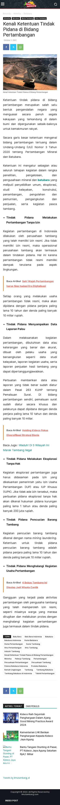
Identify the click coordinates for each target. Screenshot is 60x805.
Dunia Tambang (33, 644)
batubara (44, 180)
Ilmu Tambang (40, 18)
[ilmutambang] (30, 4)
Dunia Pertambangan (13, 644)
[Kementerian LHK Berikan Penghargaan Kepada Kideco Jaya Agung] (10, 736)
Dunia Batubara (31, 640)
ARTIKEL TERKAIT (13, 706)
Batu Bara (17, 636)
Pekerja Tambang (22, 658)
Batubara (28, 13)
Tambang (28, 670)
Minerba (17, 13)
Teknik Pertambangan (44, 673)
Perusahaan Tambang (41, 662)
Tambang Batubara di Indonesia (18, 673)
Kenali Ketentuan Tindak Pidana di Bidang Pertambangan (28, 655)
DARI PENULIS (32, 706)
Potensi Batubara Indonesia (16, 666)
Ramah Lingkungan (12, 670)
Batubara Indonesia (12, 640)
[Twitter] (13, 47)
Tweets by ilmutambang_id (16, 777)
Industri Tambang (12, 651)
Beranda (7, 13)
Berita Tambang (27, 18)
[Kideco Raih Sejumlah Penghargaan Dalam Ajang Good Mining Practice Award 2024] (10, 718)
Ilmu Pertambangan (13, 647)
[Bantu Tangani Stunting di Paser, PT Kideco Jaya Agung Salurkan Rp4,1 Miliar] (10, 758)
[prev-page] (5, 762)
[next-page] (10, 762)
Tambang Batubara (44, 670)
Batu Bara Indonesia (33, 636)
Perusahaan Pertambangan (16, 662)
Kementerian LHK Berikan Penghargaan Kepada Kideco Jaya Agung (36, 736)
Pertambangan (40, 658)
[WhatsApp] (20, 47)
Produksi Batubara (39, 666)
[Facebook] (6, 47)
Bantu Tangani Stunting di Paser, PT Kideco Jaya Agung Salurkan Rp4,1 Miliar (38, 751)
